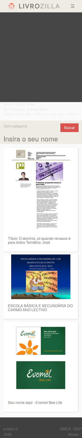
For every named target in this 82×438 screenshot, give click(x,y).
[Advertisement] (41, 57)
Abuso (73, 434)
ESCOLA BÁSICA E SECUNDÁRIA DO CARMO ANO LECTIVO (40, 307)
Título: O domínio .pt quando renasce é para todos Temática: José (39, 240)
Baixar (69, 127)
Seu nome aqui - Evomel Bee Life (35, 402)
